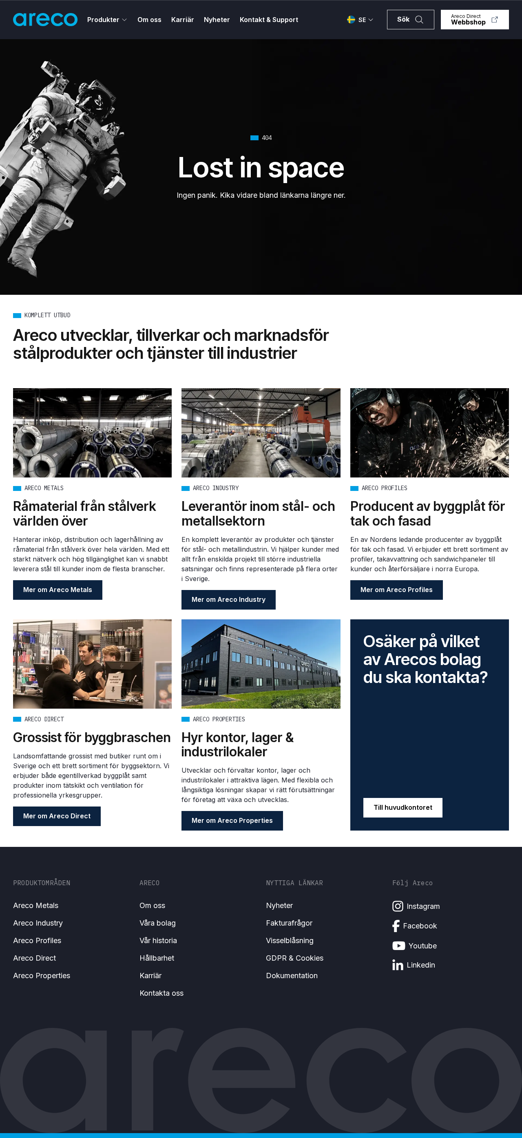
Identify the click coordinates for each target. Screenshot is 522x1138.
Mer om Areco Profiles (397, 590)
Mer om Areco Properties (232, 820)
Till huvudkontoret (403, 807)
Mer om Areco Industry (228, 599)
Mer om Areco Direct (57, 816)
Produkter (103, 19)
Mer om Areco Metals (57, 590)
